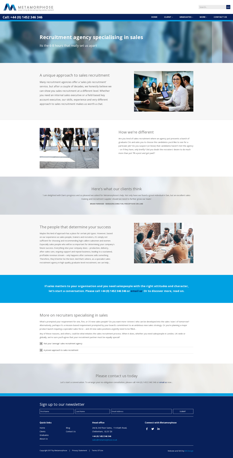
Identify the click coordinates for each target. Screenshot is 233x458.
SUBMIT (183, 411)
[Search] (228, 7)
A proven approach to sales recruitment (61, 350)
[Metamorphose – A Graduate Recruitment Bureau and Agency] (29, 7)
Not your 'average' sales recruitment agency (63, 343)
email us (136, 291)
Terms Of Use (97, 450)
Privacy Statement (79, 450)
